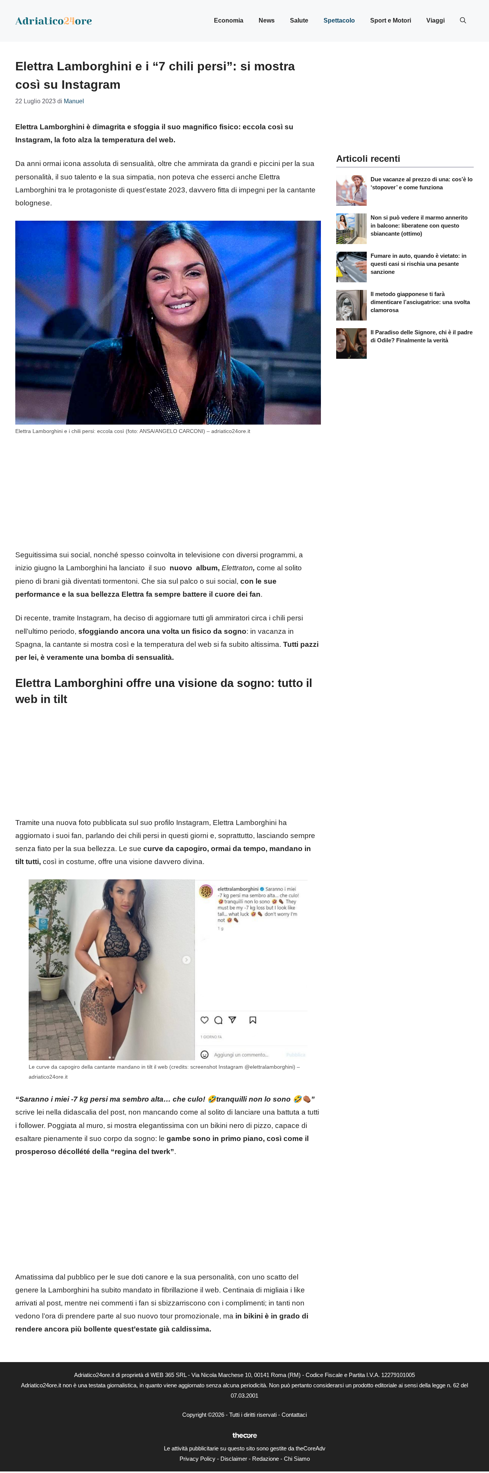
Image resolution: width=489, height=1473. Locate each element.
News (267, 20)
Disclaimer (233, 1458)
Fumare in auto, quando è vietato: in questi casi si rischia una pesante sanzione (418, 263)
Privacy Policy (197, 1458)
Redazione (265, 1458)
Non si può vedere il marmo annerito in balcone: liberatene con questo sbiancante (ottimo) (419, 225)
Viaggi (435, 20)
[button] (463, 20)
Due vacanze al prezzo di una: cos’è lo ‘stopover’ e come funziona (422, 183)
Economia (228, 20)
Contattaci (294, 1414)
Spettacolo (339, 20)
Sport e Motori (390, 20)
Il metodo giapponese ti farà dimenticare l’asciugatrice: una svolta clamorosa (420, 302)
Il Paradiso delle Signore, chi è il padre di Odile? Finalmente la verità (422, 336)
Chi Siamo (297, 1458)
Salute (299, 20)
